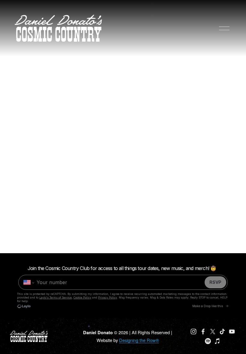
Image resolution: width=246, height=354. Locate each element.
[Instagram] (193, 331)
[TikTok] (222, 331)
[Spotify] (208, 341)
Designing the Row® (139, 340)
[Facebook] (203, 331)
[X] (213, 331)
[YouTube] (232, 331)
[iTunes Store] (217, 341)
